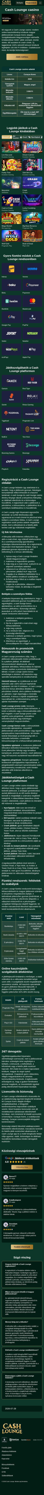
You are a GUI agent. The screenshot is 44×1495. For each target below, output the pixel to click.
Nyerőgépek (35, 137)
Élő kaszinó (16, 137)
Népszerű (5, 137)
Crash (25, 137)
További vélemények (22, 1247)
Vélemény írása (22, 1167)
